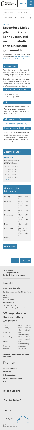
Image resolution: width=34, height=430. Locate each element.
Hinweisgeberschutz (11, 273)
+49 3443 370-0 (8, 303)
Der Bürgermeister (10, 368)
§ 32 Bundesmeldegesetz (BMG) (15, 124)
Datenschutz (8, 270)
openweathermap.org (14, 425)
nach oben (26, 260)
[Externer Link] (4, 395)
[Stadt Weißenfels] (17, 298)
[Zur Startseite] (8, 3)
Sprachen (22, 3)
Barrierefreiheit (9, 275)
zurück (15, 260)
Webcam (6, 382)
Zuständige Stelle (10, 66)
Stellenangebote (9, 375)
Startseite (8, 17)
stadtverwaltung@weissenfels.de (16, 308)
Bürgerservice (20, 17)
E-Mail (6, 180)
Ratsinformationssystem (12, 378)
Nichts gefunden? (10, 246)
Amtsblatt (7, 372)
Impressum (20, 275)
